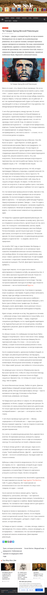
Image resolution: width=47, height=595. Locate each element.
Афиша (12, 18)
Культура (24, 18)
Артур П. (11, 33)
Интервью (35, 18)
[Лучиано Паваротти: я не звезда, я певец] (39, 565)
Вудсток (30, 285)
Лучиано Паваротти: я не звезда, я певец (38, 574)
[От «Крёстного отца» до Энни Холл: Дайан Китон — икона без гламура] (23, 565)
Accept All (39, 589)
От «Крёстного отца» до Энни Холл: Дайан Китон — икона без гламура (22, 576)
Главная (7, 18)
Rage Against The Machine (32, 480)
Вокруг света (8, 20)
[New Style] (23, 1)
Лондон (18, 18)
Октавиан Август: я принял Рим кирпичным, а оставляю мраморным (7, 576)
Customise (23, 589)
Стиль (29, 18)
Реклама (15, 20)
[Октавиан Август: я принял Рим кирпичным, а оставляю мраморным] (8, 565)
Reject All (31, 589)
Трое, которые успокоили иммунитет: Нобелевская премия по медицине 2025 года (13, 552)
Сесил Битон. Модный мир (34, 548)
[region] (31, 586)
